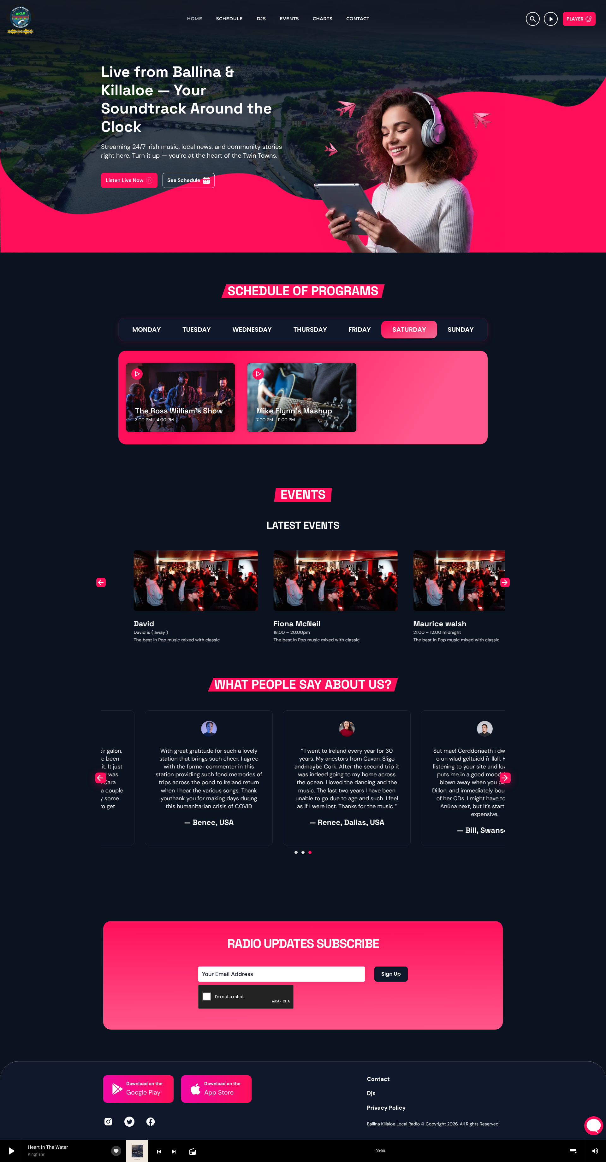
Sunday (460, 329)
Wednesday (251, 329)
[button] (101, 582)
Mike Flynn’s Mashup (294, 411)
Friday (359, 329)
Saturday (409, 329)
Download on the (144, 1084)
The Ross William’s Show (179, 411)
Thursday (310, 329)
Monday (146, 329)
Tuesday (196, 329)
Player (575, 19)
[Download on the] (117, 1089)
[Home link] (20, 19)
